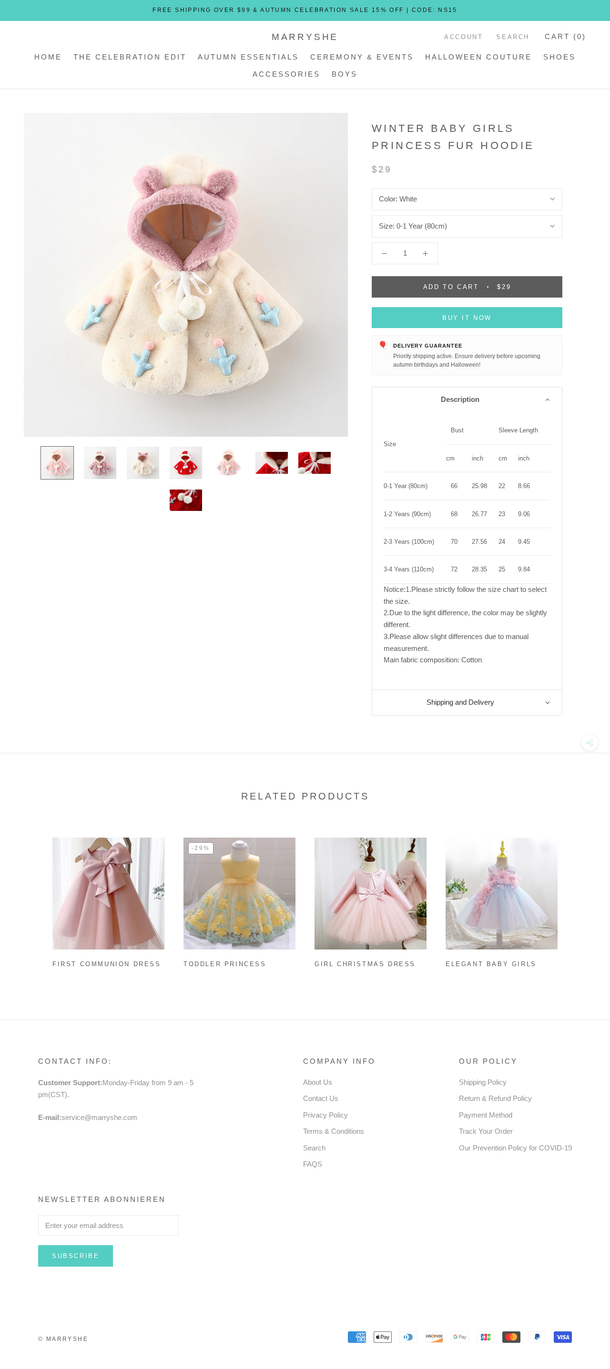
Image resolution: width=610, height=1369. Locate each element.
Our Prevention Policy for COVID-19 (515, 1148)
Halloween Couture (478, 57)
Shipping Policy (483, 1082)
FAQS (312, 1164)
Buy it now (467, 317)
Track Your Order (486, 1131)
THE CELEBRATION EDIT (129, 57)
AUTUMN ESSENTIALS (248, 57)
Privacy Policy (325, 1115)
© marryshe (63, 1339)
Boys (344, 74)
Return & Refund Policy (495, 1098)
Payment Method (485, 1115)
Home (48, 57)
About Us (317, 1082)
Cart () (565, 36)
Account (463, 36)
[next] (580, 898)
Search (512, 36)
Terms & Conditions (333, 1131)
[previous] (30, 898)
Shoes (559, 57)
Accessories (286, 74)
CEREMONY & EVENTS (362, 57)
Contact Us (320, 1098)
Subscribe (75, 1255)
